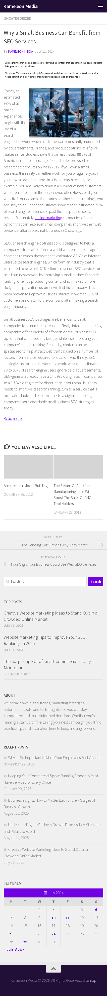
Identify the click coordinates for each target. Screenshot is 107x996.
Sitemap (89, 980)
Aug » (20, 949)
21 (11, 933)
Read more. (13, 418)
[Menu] (101, 6)
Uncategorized (17, 18)
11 (68, 917)
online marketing (48, 217)
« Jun (8, 949)
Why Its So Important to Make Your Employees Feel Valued (54, 757)
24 (53, 933)
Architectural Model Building (26, 485)
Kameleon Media (20, 6)
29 (25, 941)
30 (39, 941)
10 (53, 917)
